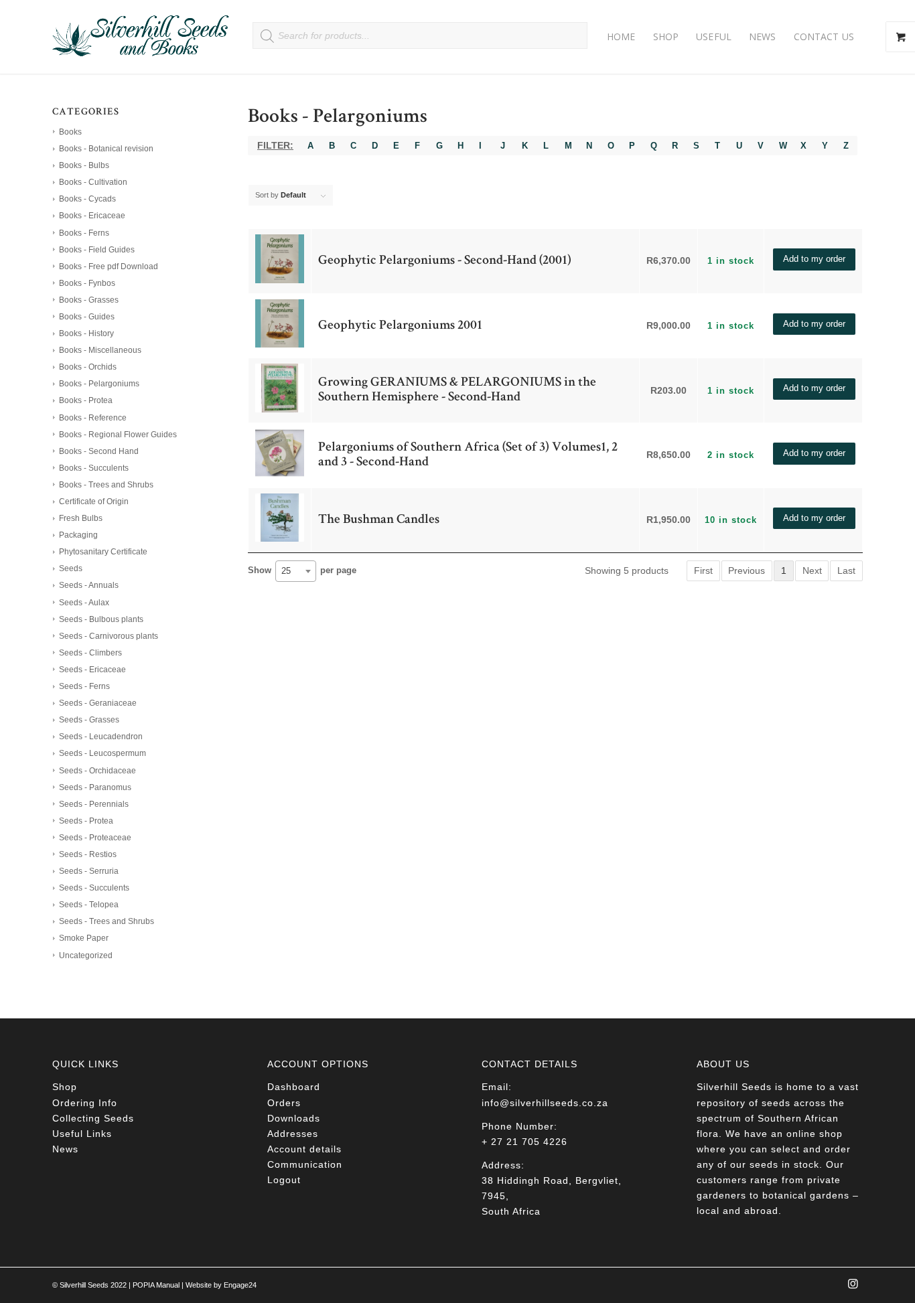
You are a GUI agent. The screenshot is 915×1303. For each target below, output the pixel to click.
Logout (284, 1179)
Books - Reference (93, 418)
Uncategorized (86, 955)
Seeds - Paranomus (95, 787)
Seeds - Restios (88, 854)
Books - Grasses (89, 300)
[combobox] (295, 571)
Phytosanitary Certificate (103, 551)
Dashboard (293, 1086)
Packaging (78, 535)
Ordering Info (84, 1102)
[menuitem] (621, 37)
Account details (304, 1149)
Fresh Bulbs (80, 518)
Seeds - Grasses (89, 719)
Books (70, 132)
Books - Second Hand (99, 451)
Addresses (292, 1133)
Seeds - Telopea (89, 904)
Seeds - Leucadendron (101, 736)
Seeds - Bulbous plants (101, 619)
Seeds (70, 568)
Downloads (293, 1118)
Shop (64, 1086)
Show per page (302, 571)
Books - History (86, 333)
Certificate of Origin (94, 501)
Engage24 (240, 1285)
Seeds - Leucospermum (102, 753)
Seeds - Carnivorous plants (108, 636)
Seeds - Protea (86, 821)
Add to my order (814, 259)
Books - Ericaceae (92, 215)
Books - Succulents (94, 468)
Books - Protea (86, 400)
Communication (304, 1164)
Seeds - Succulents (94, 888)
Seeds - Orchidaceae (97, 770)
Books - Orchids (88, 367)
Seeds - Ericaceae (92, 669)
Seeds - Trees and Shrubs (106, 921)
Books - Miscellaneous (100, 350)
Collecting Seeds (93, 1118)
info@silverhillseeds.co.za (545, 1102)
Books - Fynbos (87, 283)
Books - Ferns (84, 233)
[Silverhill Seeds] (141, 37)
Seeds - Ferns (84, 686)
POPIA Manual (156, 1285)
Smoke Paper (84, 938)
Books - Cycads (87, 199)
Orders (284, 1102)
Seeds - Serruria (89, 871)
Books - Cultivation (93, 182)
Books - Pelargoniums (99, 383)
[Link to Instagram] (853, 1287)
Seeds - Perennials (94, 804)
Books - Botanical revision (106, 148)
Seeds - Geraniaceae (98, 703)
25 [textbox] (286, 571)
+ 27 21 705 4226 (524, 1141)
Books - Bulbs (84, 165)
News (65, 1149)
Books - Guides (87, 316)
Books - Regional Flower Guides (118, 434)
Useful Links (82, 1133)
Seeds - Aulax (84, 602)
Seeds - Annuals (89, 585)
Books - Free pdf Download (108, 266)
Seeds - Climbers (90, 653)
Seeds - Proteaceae (95, 837)
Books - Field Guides (97, 249)
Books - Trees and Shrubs (106, 484)
